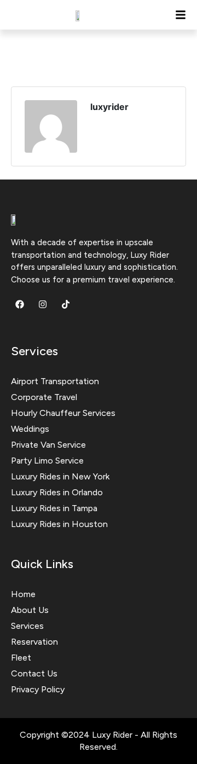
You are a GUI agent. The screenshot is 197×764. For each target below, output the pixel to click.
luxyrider (109, 106)
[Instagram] (42, 304)
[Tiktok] (65, 304)
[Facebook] (19, 304)
